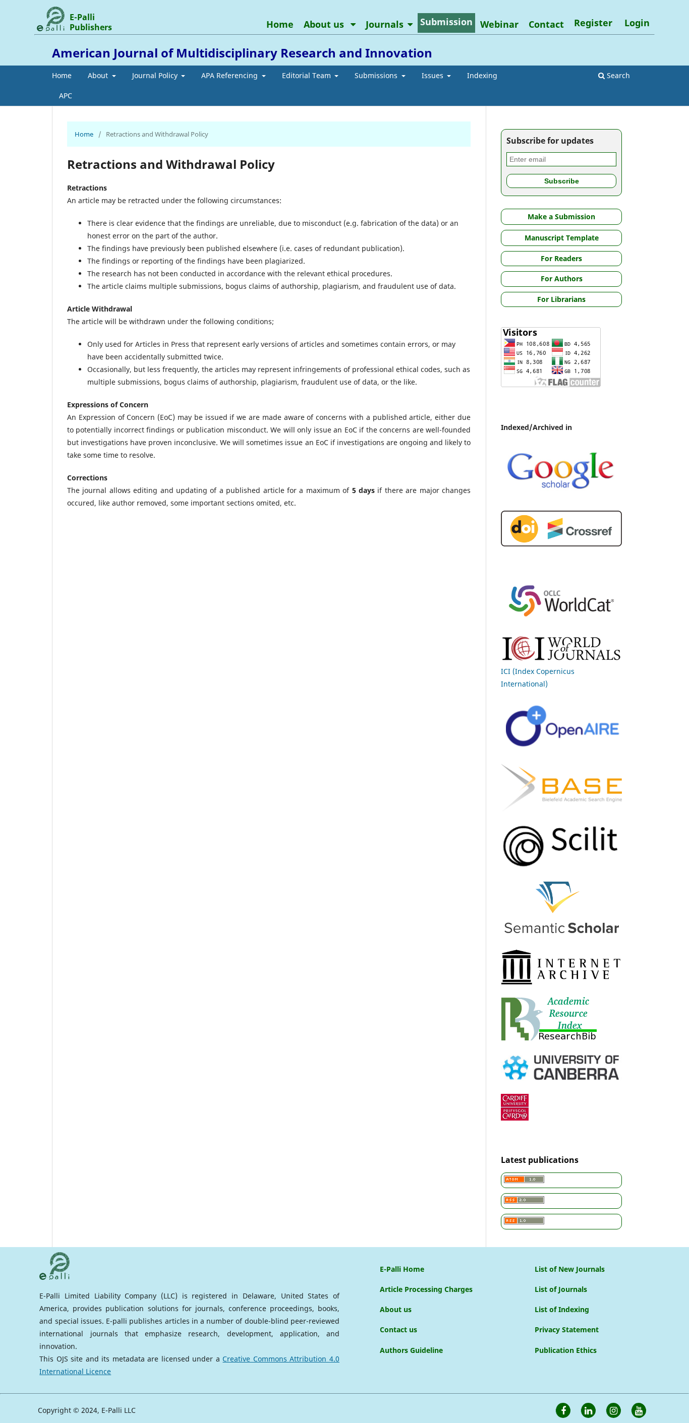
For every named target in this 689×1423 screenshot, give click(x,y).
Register (593, 23)
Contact (546, 24)
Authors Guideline (411, 1350)
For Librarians (561, 299)
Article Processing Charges (426, 1289)
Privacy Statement (567, 1329)
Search (617, 75)
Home (62, 75)
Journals (385, 24)
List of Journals (561, 1289)
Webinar (499, 24)
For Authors (562, 278)
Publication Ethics (566, 1350)
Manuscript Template (562, 237)
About (99, 75)
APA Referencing (230, 75)
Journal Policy (156, 75)
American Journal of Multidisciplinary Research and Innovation (242, 52)
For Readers (561, 258)
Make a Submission (561, 216)
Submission (446, 22)
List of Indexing (562, 1309)
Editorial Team (307, 75)
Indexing (482, 75)
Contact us (398, 1329)
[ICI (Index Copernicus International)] (561, 658)
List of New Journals (570, 1269)
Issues (433, 75)
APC (65, 95)
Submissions (377, 75)
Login (637, 23)
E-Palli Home (402, 1269)
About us (325, 24)
